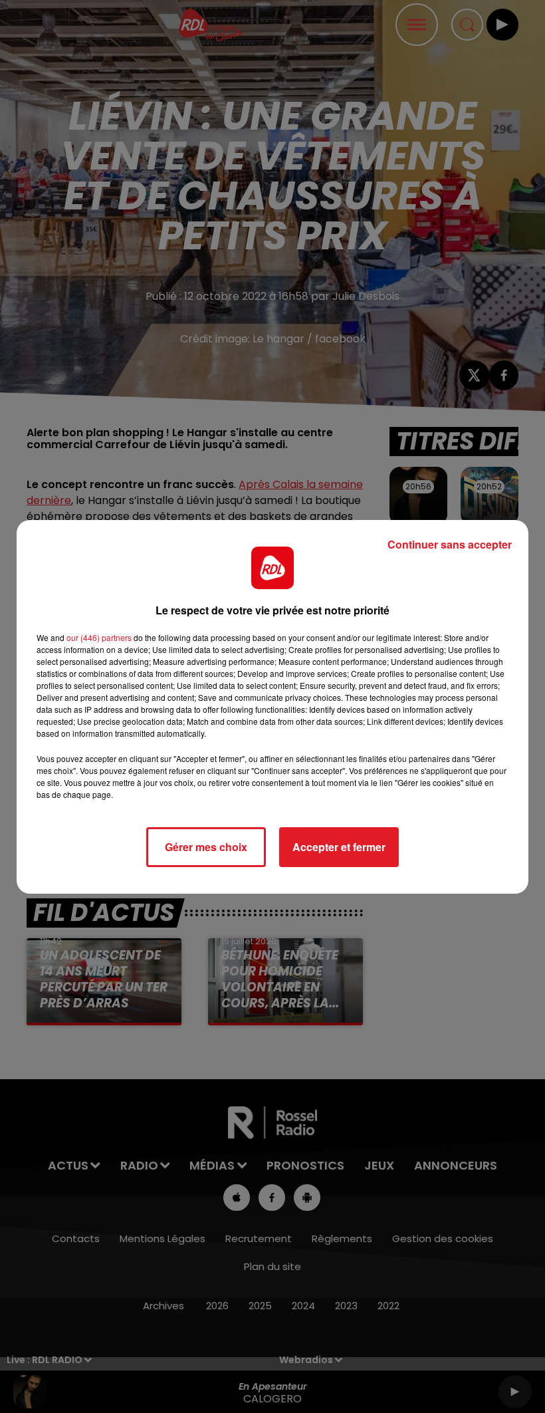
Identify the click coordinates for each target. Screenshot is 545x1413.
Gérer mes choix (206, 846)
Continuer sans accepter (449, 544)
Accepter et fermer (338, 846)
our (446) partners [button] (99, 637)
